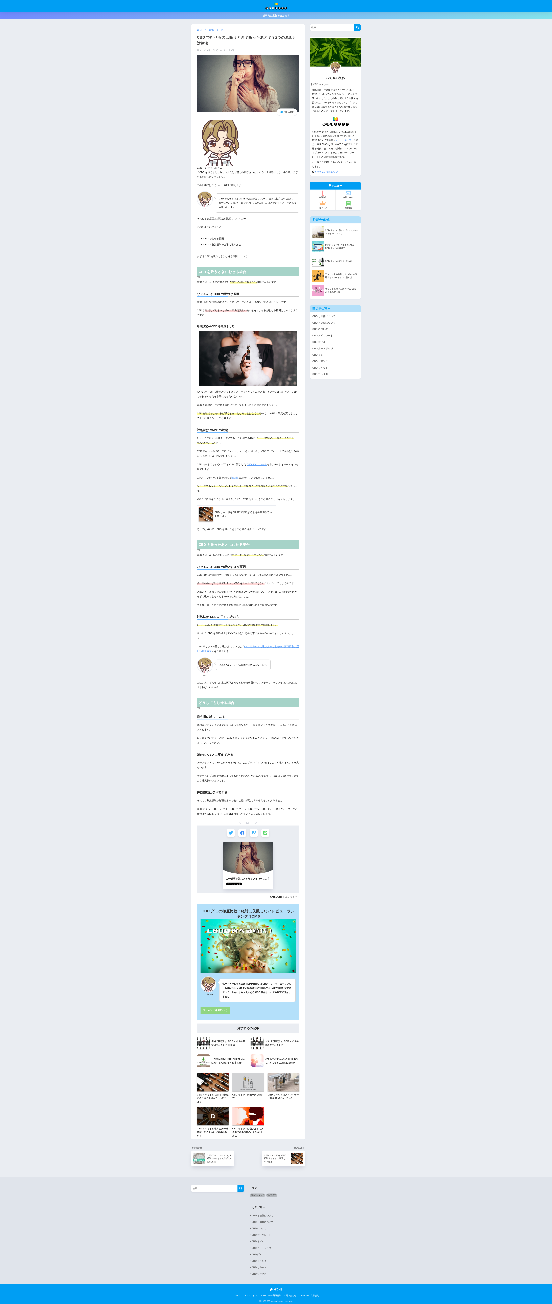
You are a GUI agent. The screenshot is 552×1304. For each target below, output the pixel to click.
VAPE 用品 (271, 1195)
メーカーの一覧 (343, 140)
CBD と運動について (323, 322)
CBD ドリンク (320, 361)
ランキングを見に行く (215, 1010)
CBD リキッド (292, 896)
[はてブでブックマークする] (254, 833)
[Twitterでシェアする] (231, 833)
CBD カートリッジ (322, 348)
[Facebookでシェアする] (242, 833)
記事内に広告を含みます (276, 15)
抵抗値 (234, 477)
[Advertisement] (217, 1221)
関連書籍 (348, 208)
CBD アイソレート (257, 464)
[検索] (357, 27)
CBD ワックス (320, 374)
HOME (277, 1289)
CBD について (320, 329)
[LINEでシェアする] (265, 833)
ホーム (237, 1295)
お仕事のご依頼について (327, 172)
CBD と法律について (323, 316)
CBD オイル (319, 342)
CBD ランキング (257, 1195)
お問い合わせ (348, 197)
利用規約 (322, 197)
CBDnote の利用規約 (271, 1295)
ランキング (322, 208)
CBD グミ (317, 354)
